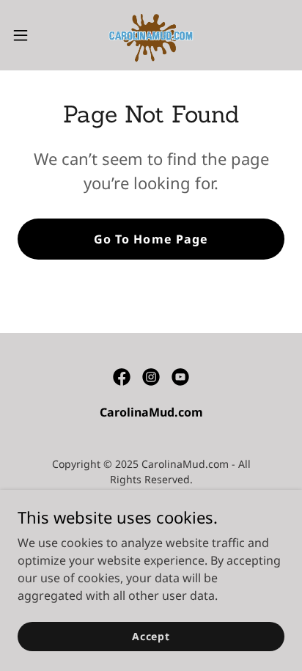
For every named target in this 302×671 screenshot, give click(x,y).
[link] (151, 35)
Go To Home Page (150, 239)
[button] (27, 35)
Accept (151, 636)
